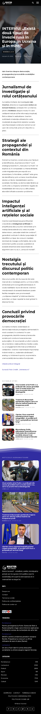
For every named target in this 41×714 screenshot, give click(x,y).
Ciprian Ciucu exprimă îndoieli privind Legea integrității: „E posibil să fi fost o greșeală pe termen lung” (27, 418)
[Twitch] (23, 709)
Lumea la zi (19, 394)
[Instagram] (13, 709)
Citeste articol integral (11, 364)
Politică (18, 424)
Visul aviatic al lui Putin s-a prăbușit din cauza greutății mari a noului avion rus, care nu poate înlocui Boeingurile (27, 388)
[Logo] (7, 3)
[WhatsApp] (32, 709)
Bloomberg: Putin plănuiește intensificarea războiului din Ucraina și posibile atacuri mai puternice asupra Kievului (26, 433)
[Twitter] (27, 709)
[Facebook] (9, 709)
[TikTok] (18, 709)
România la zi (8, 52)
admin (19, 56)
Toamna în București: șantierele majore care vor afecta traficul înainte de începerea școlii (27, 402)
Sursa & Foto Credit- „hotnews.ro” (15, 370)
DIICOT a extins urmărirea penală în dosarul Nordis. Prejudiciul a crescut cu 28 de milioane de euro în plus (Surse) (19, 639)
